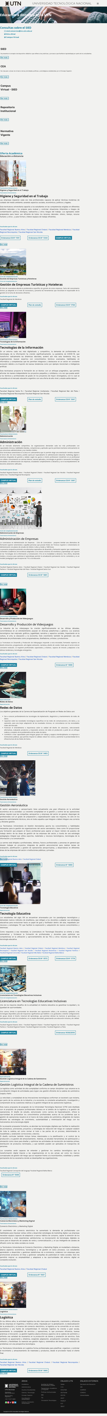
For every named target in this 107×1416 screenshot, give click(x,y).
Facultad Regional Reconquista (65, 1362)
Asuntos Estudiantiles (28, 1389)
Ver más (4, 57)
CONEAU (83, 1392)
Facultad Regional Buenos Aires (12, 230)
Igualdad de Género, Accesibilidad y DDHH (48, 1385)
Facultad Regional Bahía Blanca (53, 953)
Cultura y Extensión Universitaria (28, 1402)
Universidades (84, 1395)
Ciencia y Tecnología (28, 1392)
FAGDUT (63, 1400)
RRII (42, 1395)
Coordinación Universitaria (26, 1399)
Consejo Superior (27, 1395)
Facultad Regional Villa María (31, 953)
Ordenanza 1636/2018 (65, 1033)
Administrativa (26, 1387)
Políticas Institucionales (48, 1392)
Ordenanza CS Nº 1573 (38, 958)
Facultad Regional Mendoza (60, 230)
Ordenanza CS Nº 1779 (65, 958)
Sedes (62, 1384)
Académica (25, 1384)
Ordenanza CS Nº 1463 (38, 753)
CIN (81, 1387)
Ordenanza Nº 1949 (11, 1175)
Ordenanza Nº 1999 (64, 665)
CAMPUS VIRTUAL (63, 238)
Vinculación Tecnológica (48, 1400)
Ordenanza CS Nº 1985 (38, 1370)
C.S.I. (62, 1387)
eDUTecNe (64, 1392)
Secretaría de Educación (87, 1384)
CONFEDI (83, 1389)
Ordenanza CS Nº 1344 (38, 238)
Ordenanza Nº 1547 (37, 1275)
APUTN (63, 1395)
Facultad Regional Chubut (37, 230)
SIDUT (62, 1406)
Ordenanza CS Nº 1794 (65, 305)
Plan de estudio (35, 305)
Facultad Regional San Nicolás (31, 232)
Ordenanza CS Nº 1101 (10, 238)
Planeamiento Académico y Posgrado (49, 1389)
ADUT (62, 1398)
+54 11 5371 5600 (10, 1399)
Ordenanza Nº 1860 (64, 865)
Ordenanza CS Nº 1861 (38, 575)
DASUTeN (64, 1389)
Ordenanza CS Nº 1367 (65, 480)
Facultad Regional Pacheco (68, 951)
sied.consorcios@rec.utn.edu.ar (19, 31)
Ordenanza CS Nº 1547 (65, 399)
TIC (42, 1397)
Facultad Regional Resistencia (45, 951)
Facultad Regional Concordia (10, 953)
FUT (62, 1403)
